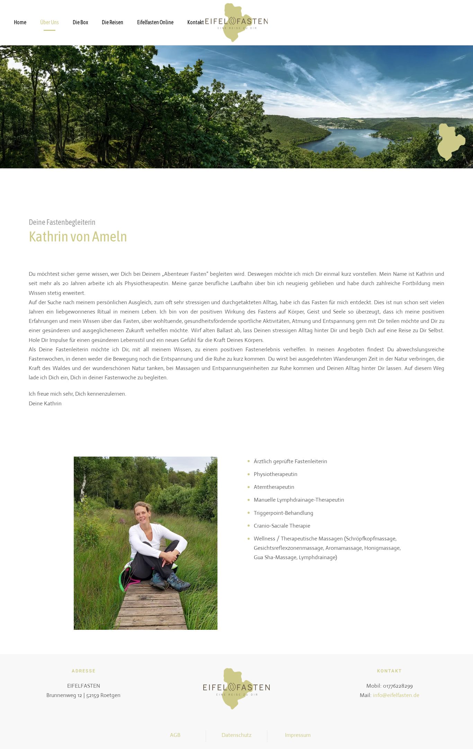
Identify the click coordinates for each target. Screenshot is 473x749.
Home (20, 22)
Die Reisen (112, 22)
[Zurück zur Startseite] (236, 22)
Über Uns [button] (49, 22)
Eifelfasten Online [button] (155, 22)
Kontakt (195, 22)
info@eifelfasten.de (396, 695)
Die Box (80, 22)
